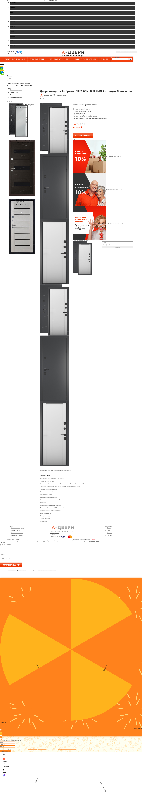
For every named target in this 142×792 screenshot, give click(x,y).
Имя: (1, 546)
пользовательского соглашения (47, 570)
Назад (9, 88)
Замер (108, 528)
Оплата (109, 530)
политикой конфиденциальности (17, 570)
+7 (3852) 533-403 (52, 1)
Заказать (117, 247)
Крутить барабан (5, 751)
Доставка (109, 535)
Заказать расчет (83, 135)
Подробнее (43, 98)
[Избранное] (41, 54)
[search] (130, 59)
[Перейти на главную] (73, 53)
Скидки (104, 59)
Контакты (109, 533)
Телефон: (2, 554)
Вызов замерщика (126, 52)
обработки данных (94, 541)
